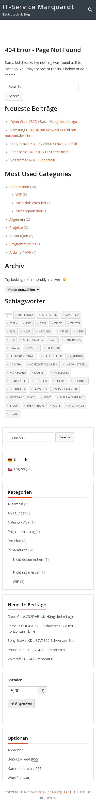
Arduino (45, 331)
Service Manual (66, 389)
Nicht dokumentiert (31, 202)
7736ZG (75, 323)
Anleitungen (18, 235)
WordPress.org (19, 777)
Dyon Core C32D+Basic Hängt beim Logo (43, 121)
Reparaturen (19, 186)
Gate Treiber (52, 356)
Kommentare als (24, 768)
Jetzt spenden (21, 703)
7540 (29, 323)
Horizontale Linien (43, 364)
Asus (80, 331)
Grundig (76, 356)
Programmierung (22, 244)
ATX (12, 340)
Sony (47, 397)
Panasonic (61, 372)
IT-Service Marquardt (38, 6)
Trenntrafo (35, 405)
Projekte (16, 227)
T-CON (14, 405)
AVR (53, 340)
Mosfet (39, 372)
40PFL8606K (25, 315)
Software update (22, 397)
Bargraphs (73, 340)
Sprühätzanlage (71, 397)
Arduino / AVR (20, 252)
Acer (27, 331)
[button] (82, 29)
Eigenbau (53, 348)
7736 (43, 323)
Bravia (14, 348)
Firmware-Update (22, 356)
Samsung (40, 389)
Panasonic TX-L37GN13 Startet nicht (39, 151)
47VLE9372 (72, 315)
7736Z (58, 323)
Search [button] (14, 96)
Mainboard (18, 372)
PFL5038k (41, 381)
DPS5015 (32, 348)
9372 (13, 331)
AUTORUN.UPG (33, 340)
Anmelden (16, 750)
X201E (56, 405)
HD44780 (15, 364)
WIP (19, 194)
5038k (13, 323)
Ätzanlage (76, 405)
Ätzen (14, 413)
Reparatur (17, 389)
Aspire (64, 331)
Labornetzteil (76, 364)
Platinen (80, 381)
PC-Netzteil (18, 381)
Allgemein (17, 219)
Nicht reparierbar (29, 211)
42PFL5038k (49, 315)
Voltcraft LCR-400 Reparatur (32, 160)
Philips (60, 381)
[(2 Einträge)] (8, 314)
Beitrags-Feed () (23, 759)
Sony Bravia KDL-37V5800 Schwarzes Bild (43, 143)
